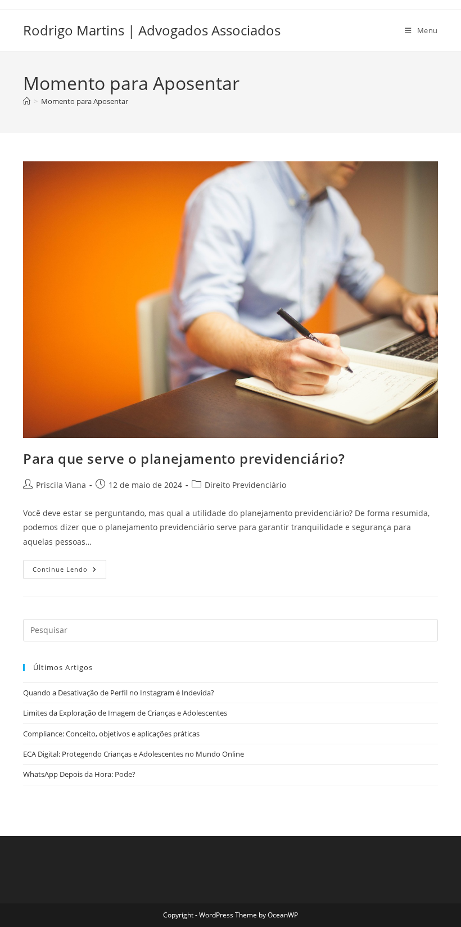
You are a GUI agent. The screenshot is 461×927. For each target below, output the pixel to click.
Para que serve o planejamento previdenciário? (184, 458)
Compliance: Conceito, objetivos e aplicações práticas (111, 734)
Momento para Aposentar (84, 101)
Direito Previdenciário (245, 485)
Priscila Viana (61, 485)
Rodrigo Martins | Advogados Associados (152, 30)
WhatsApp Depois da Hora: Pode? (79, 774)
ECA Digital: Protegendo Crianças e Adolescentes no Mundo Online (133, 754)
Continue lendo (69, 571)
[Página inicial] (26, 101)
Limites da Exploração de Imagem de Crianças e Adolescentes (125, 713)
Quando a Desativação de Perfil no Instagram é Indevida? (118, 693)
